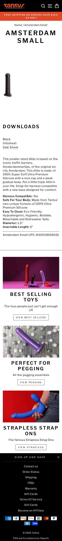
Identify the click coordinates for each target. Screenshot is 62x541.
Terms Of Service (31, 499)
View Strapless (31, 447)
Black (7, 139)
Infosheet (9, 143)
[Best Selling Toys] (31, 273)
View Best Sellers (31, 317)
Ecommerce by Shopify (36, 538)
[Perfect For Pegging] (31, 342)
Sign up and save (30, 457)
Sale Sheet (10, 147)
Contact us (31, 466)
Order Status (31, 471)
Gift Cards (31, 494)
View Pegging (31, 382)
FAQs (31, 482)
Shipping (31, 477)
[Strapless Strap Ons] (31, 406)
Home (18, 25)
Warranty (31, 488)
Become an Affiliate (31, 510)
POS (15, 538)
